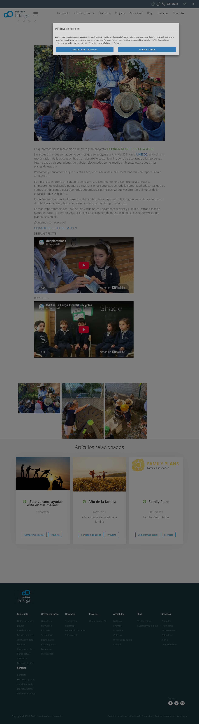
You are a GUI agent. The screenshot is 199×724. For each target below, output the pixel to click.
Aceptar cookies (147, 49)
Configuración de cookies (85, 49)
